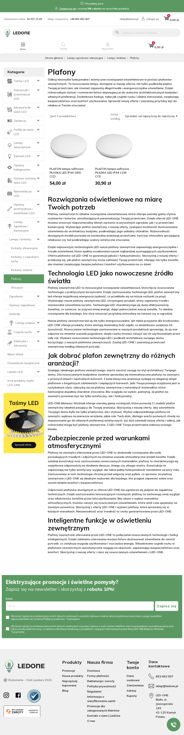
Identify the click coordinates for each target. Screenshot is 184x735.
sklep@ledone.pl (129, 19)
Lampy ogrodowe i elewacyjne (85, 58)
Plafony (16, 279)
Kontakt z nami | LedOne (103, 715)
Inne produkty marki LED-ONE (20, 383)
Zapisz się (166, 606)
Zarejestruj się (67, 8)
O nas (91, 721)
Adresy (131, 690)
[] (38, 226)
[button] (171, 19)
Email (9, 598)
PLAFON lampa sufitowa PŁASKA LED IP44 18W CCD (66, 172)
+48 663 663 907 (79, 19)
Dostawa (93, 670)
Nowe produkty (72, 676)
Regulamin (94, 691)
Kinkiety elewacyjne (24, 248)
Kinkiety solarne (21, 270)
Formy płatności (98, 676)
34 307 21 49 (34, 19)
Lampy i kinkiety (116, 58)
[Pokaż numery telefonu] (173, 724)
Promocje (68, 670)
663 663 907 (164, 676)
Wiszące (17, 287)
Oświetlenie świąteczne (23, 363)
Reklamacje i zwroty (101, 681)
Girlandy (14, 314)
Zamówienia (135, 685)
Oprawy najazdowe (22, 305)
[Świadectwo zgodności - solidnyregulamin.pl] (34, 696)
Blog (65, 690)
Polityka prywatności (101, 686)
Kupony (132, 696)
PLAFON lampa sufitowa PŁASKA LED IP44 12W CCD (112, 172)
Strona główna (54, 58)
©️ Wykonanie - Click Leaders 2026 (28, 680)
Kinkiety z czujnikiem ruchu (25, 259)
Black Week (15, 354)
